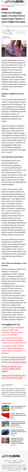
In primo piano (19, 427)
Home (3, 5)
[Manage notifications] (24, 469)
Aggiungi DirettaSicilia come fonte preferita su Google (14, 376)
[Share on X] (8, 30)
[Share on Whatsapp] (10, 30)
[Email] (6, 33)
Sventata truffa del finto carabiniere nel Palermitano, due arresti (18, 431)
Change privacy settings (14, 470)
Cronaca (4, 9)
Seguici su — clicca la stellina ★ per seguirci (12, 368)
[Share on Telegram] (13, 30)
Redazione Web (6, 36)
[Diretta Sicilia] (14, 1)
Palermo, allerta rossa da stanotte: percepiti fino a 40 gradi (18, 415)
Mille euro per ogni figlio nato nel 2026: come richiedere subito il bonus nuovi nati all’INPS (13, 331)
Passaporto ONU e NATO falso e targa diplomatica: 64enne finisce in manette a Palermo (13, 349)
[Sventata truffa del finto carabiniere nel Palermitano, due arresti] (5, 432)
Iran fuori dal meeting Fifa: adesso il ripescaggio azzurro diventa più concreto (14, 340)
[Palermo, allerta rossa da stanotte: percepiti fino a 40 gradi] (5, 416)
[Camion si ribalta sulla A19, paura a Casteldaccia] (5, 408)
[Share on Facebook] (6, 30)
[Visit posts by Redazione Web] (3, 385)
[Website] (24, 385)
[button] (3, 1)
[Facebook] (25, 385)
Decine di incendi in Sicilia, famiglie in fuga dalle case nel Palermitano (17, 423)
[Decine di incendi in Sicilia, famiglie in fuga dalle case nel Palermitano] (5, 424)
